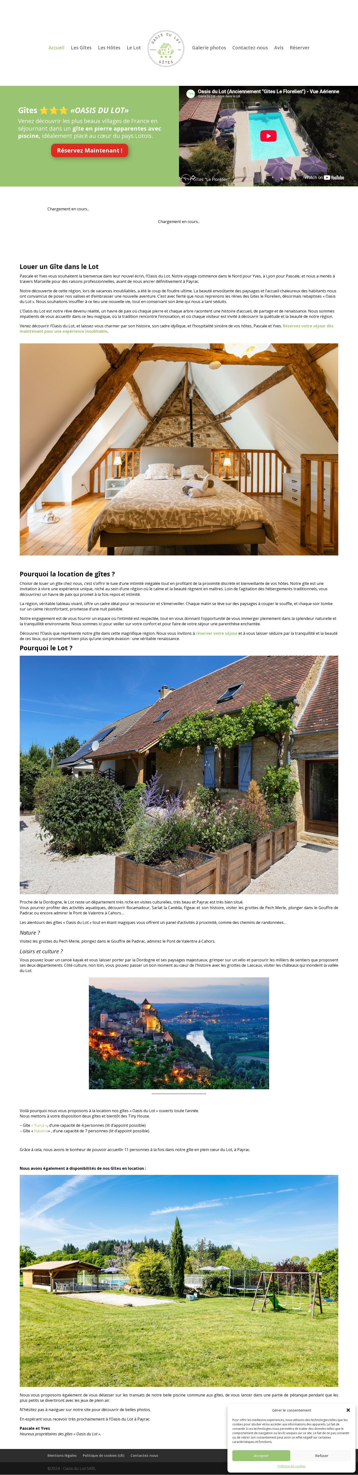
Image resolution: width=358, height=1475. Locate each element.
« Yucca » (39, 1125)
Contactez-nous (250, 48)
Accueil (56, 48)
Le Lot (134, 48)
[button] (348, 1410)
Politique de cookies (292, 1466)
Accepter (261, 1455)
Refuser (322, 1455)
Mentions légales (61, 1455)
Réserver (300, 48)
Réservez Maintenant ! (89, 150)
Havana (41, 1131)
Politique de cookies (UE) (103, 1455)
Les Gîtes (81, 48)
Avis (278, 48)
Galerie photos (209, 48)
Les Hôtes (109, 48)
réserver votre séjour (216, 633)
